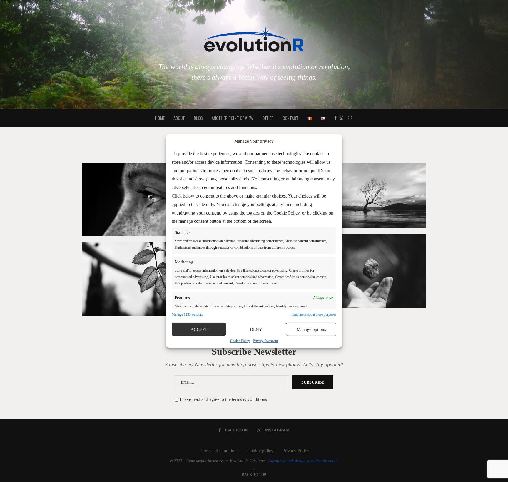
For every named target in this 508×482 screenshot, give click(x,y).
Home (160, 118)
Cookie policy (260, 450)
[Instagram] (341, 117)
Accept (198, 329)
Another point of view (232, 118)
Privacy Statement (265, 341)
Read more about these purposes (313, 314)
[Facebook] (335, 117)
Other (268, 118)
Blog (198, 118)
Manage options (311, 329)
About (179, 118)
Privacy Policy (295, 450)
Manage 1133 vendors (187, 314)
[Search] (350, 117)
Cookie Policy (240, 341)
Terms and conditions (218, 450)
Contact (290, 118)
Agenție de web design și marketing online (303, 460)
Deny (256, 329)
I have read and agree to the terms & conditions (223, 399)
